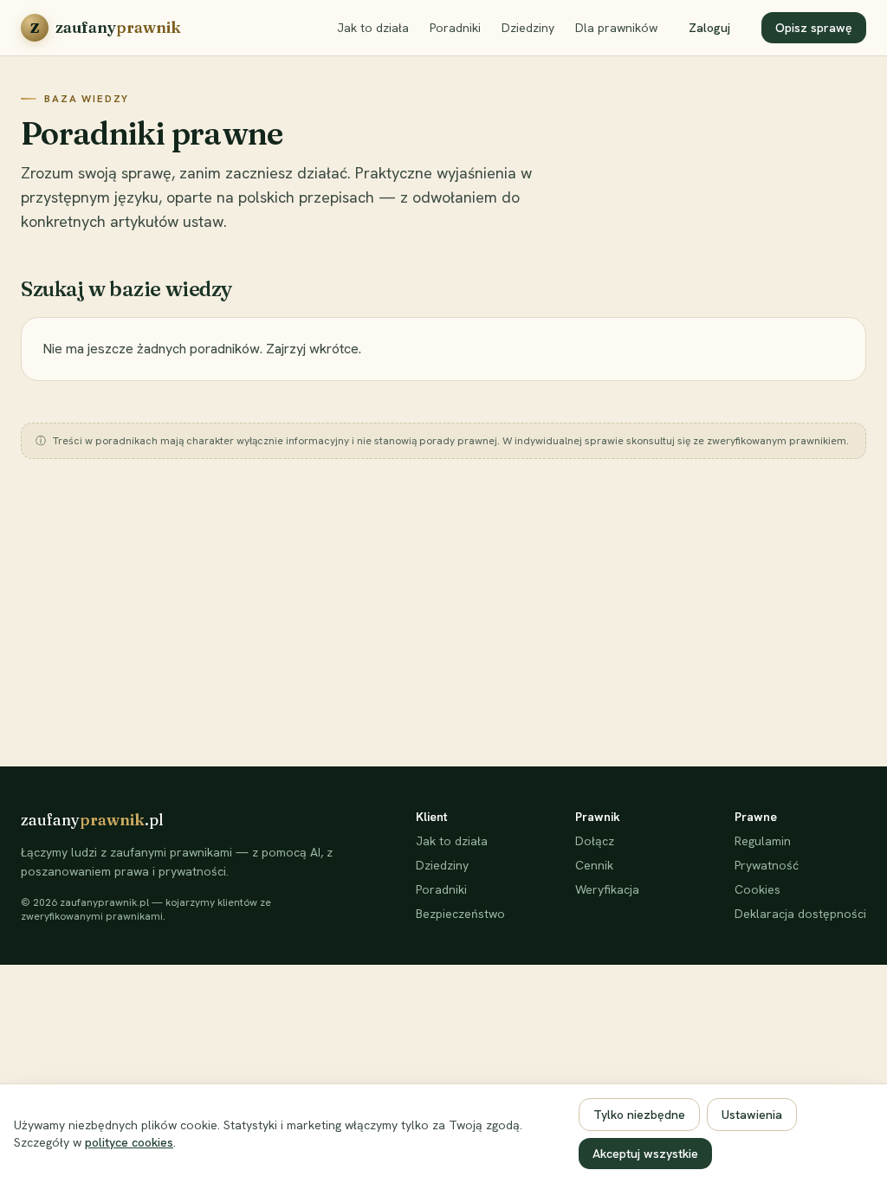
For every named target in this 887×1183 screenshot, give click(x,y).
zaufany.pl (92, 820)
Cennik (594, 865)
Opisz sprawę (813, 28)
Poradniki (455, 28)
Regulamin (763, 841)
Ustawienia (752, 1114)
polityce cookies (129, 1142)
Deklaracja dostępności (800, 913)
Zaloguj (709, 28)
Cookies (757, 889)
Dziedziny (528, 28)
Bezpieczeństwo (460, 913)
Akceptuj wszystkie (645, 1153)
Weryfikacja (607, 889)
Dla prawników (616, 28)
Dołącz (594, 841)
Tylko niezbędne (639, 1114)
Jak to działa (373, 28)
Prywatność (767, 865)
